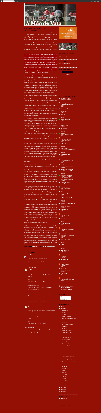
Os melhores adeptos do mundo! (67, 166)
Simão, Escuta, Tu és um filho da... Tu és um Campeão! (67, 170)
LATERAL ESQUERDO (66, 197)
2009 (62, 391)
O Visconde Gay (64, 259)
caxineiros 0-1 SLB (66, 350)
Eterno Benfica (64, 218)
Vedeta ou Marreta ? (65, 239)
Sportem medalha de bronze (66, 260)
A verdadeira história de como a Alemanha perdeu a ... (68, 356)
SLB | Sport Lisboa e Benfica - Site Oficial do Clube (67, 286)
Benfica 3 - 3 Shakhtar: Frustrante (67, 134)
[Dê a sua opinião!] (49, 246)
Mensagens (63, 296)
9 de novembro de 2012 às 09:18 (37, 323)
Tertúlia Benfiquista (65, 119)
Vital (62, 210)
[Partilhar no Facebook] (52, 246)
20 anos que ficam (64, 125)
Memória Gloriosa (65, 214)
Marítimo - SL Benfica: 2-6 (66, 206)
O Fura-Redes (64, 114)
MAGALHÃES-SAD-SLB (66, 175)
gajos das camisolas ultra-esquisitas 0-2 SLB (67, 336)
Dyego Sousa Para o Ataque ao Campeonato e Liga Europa (67, 139)
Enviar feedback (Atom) (35, 332)
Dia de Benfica (64, 128)
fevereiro (64, 383)
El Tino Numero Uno (63, 57)
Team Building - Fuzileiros (66, 99)
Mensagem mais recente (29, 329)
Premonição (64, 326)
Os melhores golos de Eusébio (66, 116)
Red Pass (63, 133)
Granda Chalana (64, 284)
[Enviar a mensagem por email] (48, 246)
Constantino (30, 267)
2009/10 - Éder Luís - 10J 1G (66, 270)
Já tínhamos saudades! (65, 129)
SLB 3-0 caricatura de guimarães (69, 362)
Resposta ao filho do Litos (67, 359)
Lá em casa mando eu (65, 154)
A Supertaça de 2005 (65, 215)
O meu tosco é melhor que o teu (68, 345)
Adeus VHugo (63, 251)
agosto (63, 370)
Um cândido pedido (66, 339)
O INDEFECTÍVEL (65, 98)
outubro (64, 366)
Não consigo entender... (67, 343)
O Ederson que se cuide (65, 188)
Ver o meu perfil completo (66, 400)
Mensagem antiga (53, 329)
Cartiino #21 (64, 341)
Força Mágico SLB (65, 250)
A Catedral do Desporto (66, 228)
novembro (64, 312)
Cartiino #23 (64, 322)
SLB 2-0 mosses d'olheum (67, 324)
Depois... (63, 348)
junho (63, 374)
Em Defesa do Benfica (65, 108)
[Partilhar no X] (51, 246)
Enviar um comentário (29, 327)
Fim (61, 274)
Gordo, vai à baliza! (65, 182)
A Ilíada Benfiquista (65, 223)
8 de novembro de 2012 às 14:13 (37, 264)
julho (63, 372)
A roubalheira (63, 265)
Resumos (62, 145)
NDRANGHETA (64, 209)
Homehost (68, 74)
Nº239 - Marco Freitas (65, 241)
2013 (62, 306)
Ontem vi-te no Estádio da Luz (67, 138)
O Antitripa (63, 165)
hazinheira (30, 254)
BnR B (62, 244)
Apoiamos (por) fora (65, 278)
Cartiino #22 (64, 328)
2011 (62, 387)
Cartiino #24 (64, 314)
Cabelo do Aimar (64, 187)
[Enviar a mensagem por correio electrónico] (45, 246)
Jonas (62, 155)
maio (63, 376)
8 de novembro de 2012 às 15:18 (37, 281)
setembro (64, 368)
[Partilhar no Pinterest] (54, 246)
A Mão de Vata (51, 5)
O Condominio (64, 256)
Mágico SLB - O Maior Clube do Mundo (68, 204)
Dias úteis (63, 124)
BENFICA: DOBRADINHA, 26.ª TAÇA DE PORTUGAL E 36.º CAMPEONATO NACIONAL (67, 178)
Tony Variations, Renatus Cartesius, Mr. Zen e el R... (68, 333)
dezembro (64, 310)
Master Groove (64, 148)
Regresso (62, 120)
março (63, 381)
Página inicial (42, 329)
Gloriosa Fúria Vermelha (66, 289)
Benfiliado (63, 159)
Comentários (64, 299)
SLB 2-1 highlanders (66, 330)
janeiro (63, 385)
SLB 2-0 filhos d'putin (66, 354)
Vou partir (63, 172)
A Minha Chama (64, 143)
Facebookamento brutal (67, 352)
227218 (62, 191)
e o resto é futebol (65, 264)
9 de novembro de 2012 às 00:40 (37, 301)
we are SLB (63, 234)
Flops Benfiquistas (65, 269)
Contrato (63, 364)
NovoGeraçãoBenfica (65, 103)
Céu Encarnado (64, 273)
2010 (62, 389)
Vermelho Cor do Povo (66, 316)
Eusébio (62, 224)
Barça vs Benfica (64, 183)
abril (63, 378)
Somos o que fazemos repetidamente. (68, 220)
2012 (62, 308)
